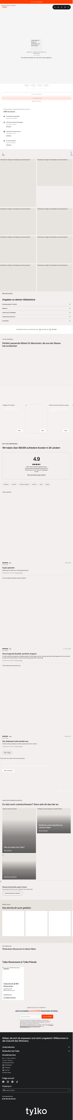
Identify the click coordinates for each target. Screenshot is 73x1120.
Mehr (19, 430)
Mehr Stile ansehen (7, 293)
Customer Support (24, 484)
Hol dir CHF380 (47, 1016)
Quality (47, 484)
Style (41, 484)
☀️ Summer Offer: (36, 1)
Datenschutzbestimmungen (24, 1027)
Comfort (14, 484)
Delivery (34, 484)
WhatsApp (54, 329)
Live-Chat (43, 329)
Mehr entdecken (8, 770)
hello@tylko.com (7, 994)
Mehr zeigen (7, 752)
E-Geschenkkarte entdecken (12, 893)
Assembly (6, 484)
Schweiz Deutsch (10, 1090)
